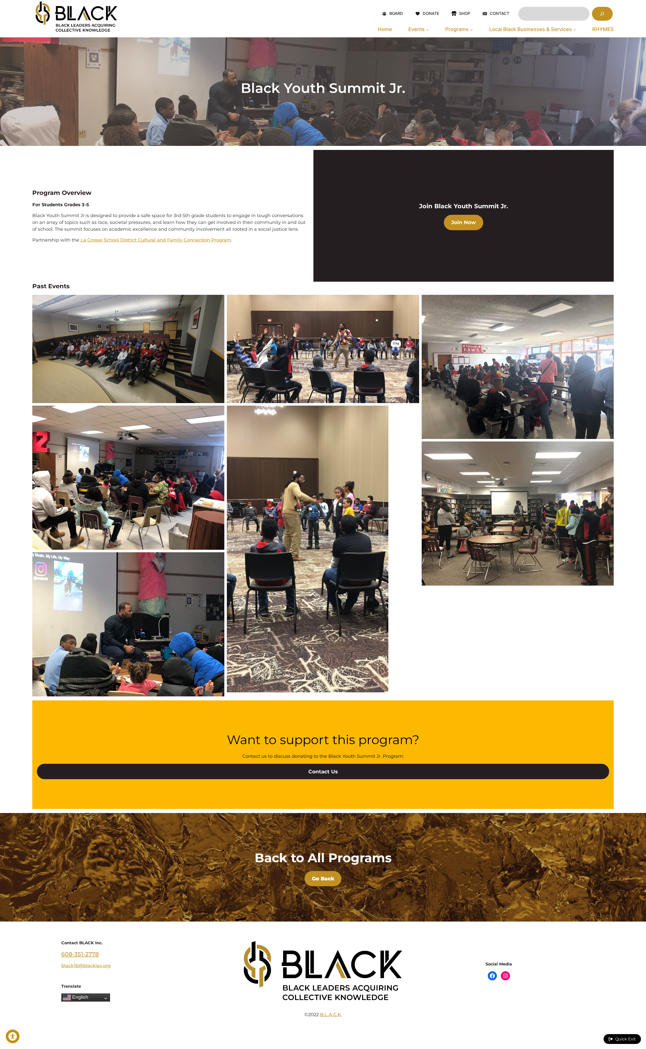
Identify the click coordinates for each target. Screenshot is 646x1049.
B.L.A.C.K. (331, 1014)
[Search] (602, 14)
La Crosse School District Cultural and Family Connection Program (155, 240)
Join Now (463, 222)
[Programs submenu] (471, 29)
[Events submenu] (427, 29)
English (79, 997)
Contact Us (323, 772)
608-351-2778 (80, 954)
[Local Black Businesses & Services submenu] (574, 29)
